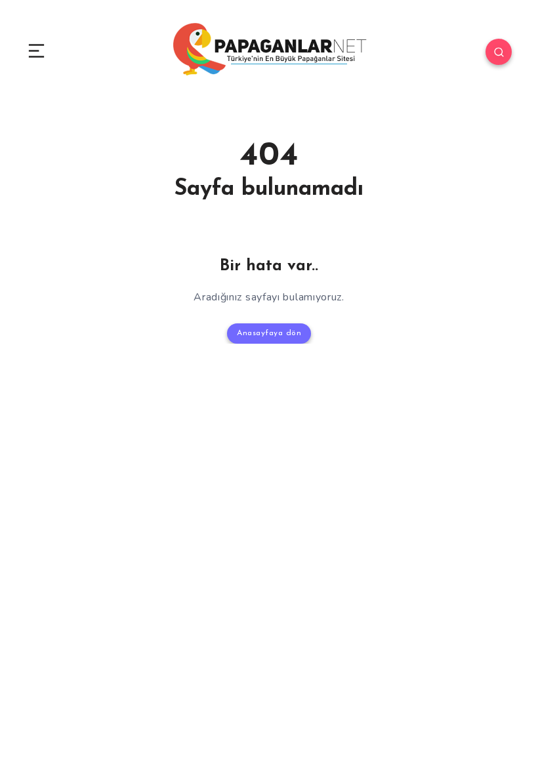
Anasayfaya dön (269, 333)
